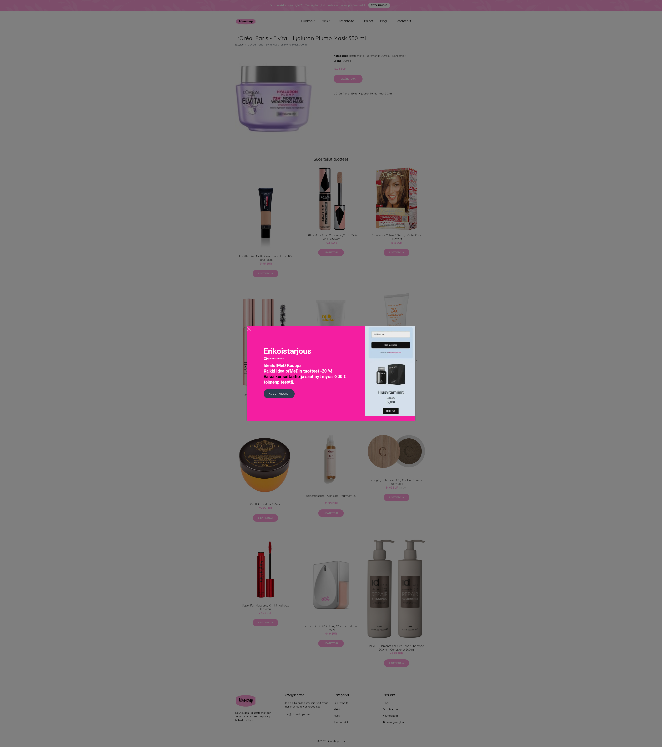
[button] (279, 393)
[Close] (249, 328)
